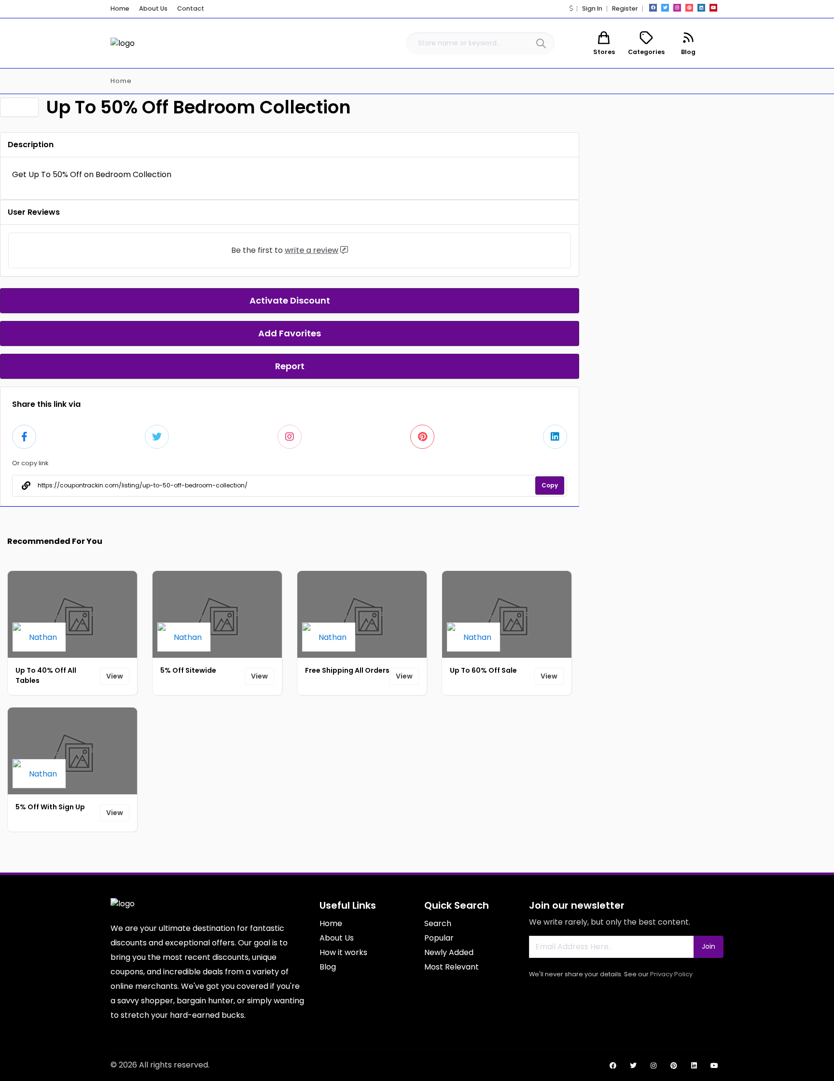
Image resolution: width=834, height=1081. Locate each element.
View (114, 676)
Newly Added (448, 952)
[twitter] (665, 8)
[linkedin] (701, 8)
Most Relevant (451, 966)
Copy (550, 485)
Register (625, 8)
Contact (190, 8)
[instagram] (677, 8)
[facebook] (653, 8)
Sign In (592, 8)
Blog (328, 966)
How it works (343, 952)
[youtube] (713, 8)
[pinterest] (689, 8)
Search (437, 923)
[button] (571, 8)
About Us (153, 8)
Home (120, 8)
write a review (311, 250)
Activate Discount (290, 300)
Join (708, 946)
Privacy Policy (671, 974)
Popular (439, 937)
